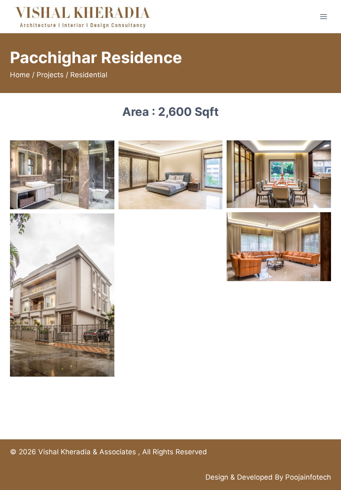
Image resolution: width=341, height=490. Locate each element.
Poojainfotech (308, 477)
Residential (88, 75)
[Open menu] (323, 16)
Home (20, 75)
